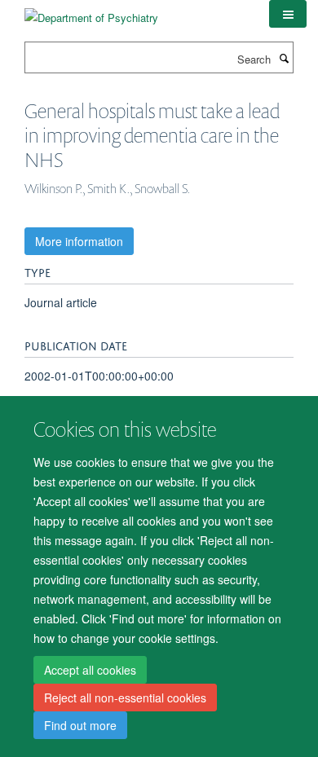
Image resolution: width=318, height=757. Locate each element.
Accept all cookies (90, 670)
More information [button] (79, 241)
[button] (288, 14)
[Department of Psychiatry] (91, 12)
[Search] (284, 58)
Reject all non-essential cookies (125, 697)
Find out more (80, 725)
